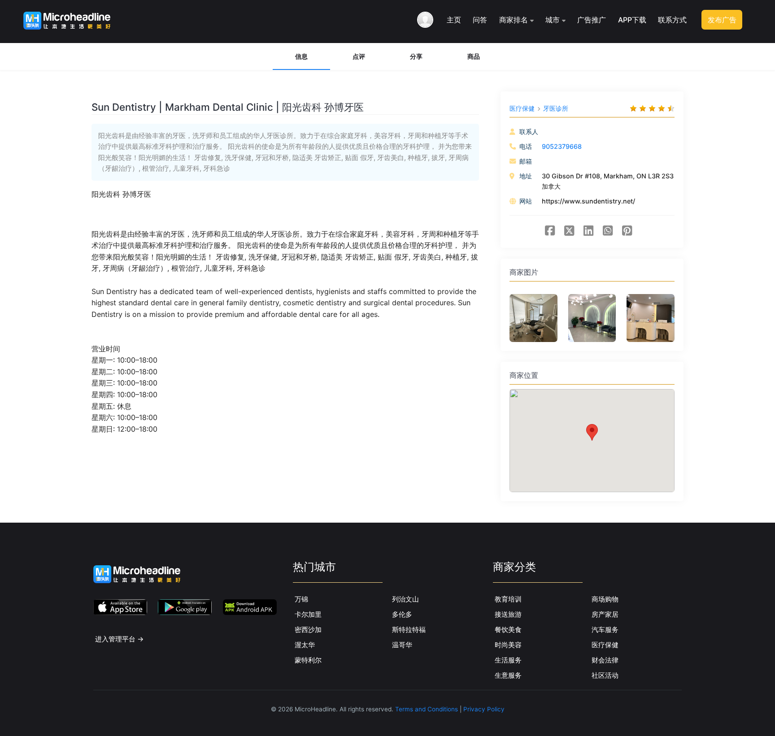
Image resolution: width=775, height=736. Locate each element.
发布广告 (722, 19)
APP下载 (632, 19)
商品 (473, 56)
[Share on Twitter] (569, 232)
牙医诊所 (555, 108)
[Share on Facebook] (550, 232)
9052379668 (562, 146)
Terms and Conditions (426, 709)
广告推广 (591, 19)
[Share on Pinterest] (627, 232)
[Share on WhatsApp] (608, 232)
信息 (301, 56)
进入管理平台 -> (119, 639)
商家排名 (513, 19)
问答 (480, 19)
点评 (359, 56)
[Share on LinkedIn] (588, 232)
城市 (552, 19)
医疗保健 (522, 108)
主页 (454, 19)
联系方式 (672, 19)
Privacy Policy (484, 709)
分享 (416, 56)
